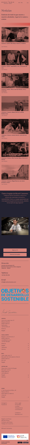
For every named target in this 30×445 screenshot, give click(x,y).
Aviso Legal (18, 403)
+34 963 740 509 (5, 341)
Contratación (18, 409)
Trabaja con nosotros (7, 423)
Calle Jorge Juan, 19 (6, 355)
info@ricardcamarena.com (8, 282)
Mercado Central (5, 370)
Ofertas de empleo (15, 254)
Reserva (3, 328)
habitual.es (4, 325)
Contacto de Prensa (6, 422)
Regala (3, 330)
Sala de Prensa (5, 420)
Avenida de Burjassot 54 (7, 265)
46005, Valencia (5, 338)
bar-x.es (3, 360)
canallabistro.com (6, 340)
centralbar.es (4, 373)
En (19, 2)
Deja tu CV (15, 250)
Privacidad (18, 404)
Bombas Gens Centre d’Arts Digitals (11, 266)
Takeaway (4, 347)
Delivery (3, 349)
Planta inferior (5, 392)
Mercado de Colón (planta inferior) (10, 357)
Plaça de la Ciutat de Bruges (9, 368)
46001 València (5, 371)
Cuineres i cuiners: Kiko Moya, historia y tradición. (13, 43)
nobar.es (3, 395)
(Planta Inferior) (5, 322)
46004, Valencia (5, 323)
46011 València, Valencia (7, 393)
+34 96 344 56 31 (5, 326)
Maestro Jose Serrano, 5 (7, 336)
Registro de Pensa (6, 419)
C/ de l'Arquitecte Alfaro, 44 (8, 390)
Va (21, 2)
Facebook (4, 404)
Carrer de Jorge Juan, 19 (7, 320)
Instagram (4, 403)
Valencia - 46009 (5, 268)
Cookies (17, 406)
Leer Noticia (4, 46)
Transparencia (19, 408)
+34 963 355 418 (5, 275)
